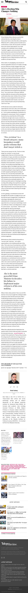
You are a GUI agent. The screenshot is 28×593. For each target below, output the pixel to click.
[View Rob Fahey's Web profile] (17, 387)
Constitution (5, 465)
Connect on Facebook (8, 533)
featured (11, 467)
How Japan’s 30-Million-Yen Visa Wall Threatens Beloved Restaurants (17, 486)
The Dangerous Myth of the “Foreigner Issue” (12, 573)
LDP (12, 468)
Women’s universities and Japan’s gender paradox (13, 567)
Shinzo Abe (16, 468)
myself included (18, 333)
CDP (16, 464)
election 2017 (5, 467)
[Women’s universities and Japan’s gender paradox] (4, 479)
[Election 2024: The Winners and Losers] (18, 435)
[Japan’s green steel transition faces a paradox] (4, 495)
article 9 (12, 464)
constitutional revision (12, 466)
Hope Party (18, 467)
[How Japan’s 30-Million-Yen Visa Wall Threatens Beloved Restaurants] (4, 487)
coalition (21, 464)
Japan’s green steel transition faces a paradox (16, 493)
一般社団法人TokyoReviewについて (15, 589)
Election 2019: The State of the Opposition (5, 455)
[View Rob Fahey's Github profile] (14, 387)
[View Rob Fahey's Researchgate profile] (10, 387)
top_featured (5, 469)
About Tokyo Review (14, 587)
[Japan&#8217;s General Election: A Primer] (7, 438)
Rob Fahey (8, 14)
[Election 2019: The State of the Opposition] (6, 450)
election (21, 466)
